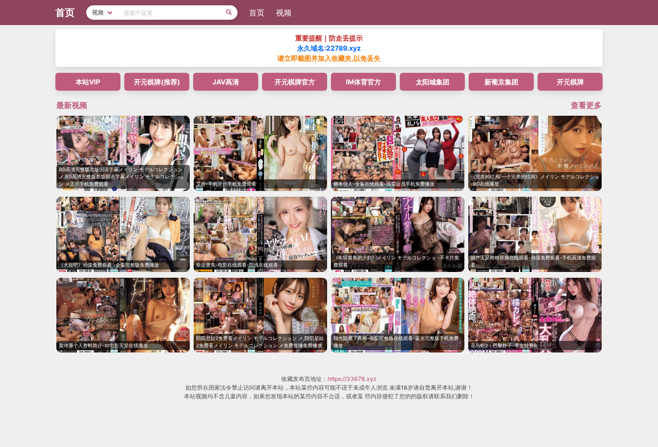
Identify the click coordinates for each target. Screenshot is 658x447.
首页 (256, 12)
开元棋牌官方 (295, 82)
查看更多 (586, 105)
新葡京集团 (501, 82)
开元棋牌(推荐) (157, 82)
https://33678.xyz (352, 378)
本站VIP (88, 82)
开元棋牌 (570, 82)
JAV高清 (225, 82)
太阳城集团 (432, 82)
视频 (283, 12)
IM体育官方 (363, 82)
